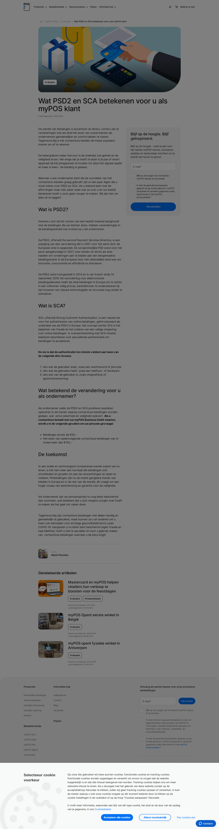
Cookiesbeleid (103, 809)
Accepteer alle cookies (117, 817)
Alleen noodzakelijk (155, 817)
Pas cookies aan (186, 817)
